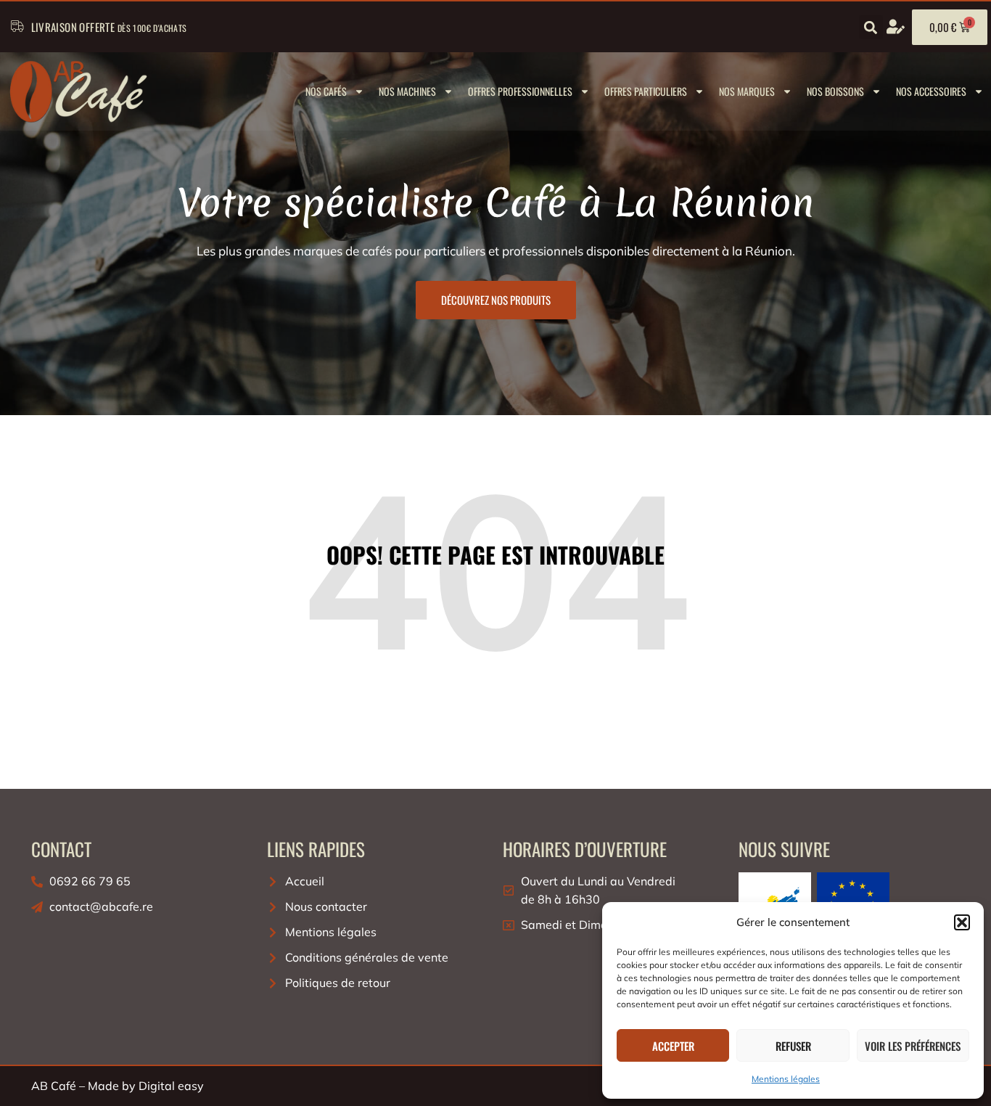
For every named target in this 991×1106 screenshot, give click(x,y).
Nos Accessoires (931, 91)
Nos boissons (835, 91)
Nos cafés (326, 91)
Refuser (793, 1046)
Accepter (673, 1046)
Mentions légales (786, 1078)
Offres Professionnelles (520, 91)
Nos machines (407, 91)
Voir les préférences (913, 1046)
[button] (962, 922)
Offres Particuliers (645, 91)
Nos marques (747, 91)
